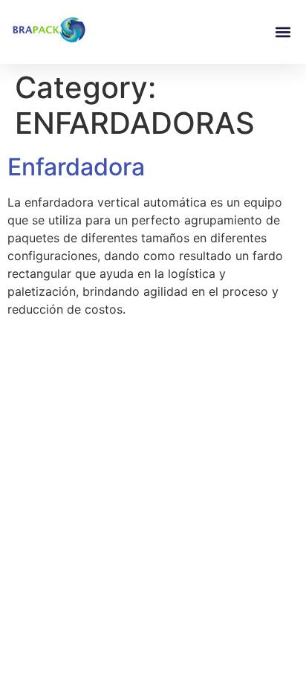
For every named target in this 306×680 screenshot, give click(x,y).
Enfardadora (76, 166)
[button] (282, 32)
